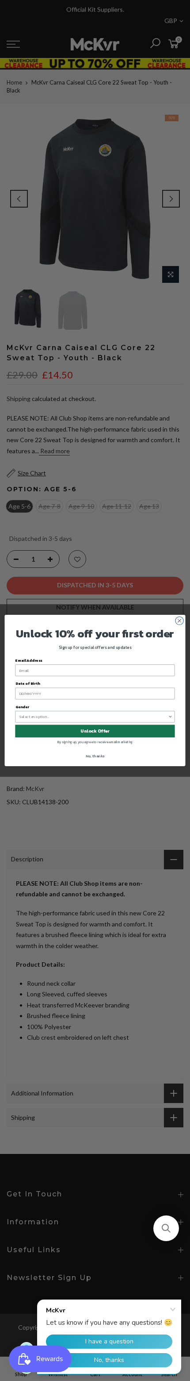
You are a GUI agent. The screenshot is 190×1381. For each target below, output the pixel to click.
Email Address (28, 660)
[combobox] (93, 716)
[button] (166, 1228)
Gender (22, 707)
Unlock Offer (95, 731)
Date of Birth (27, 684)
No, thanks (95, 756)
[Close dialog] (179, 621)
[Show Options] (170, 716)
